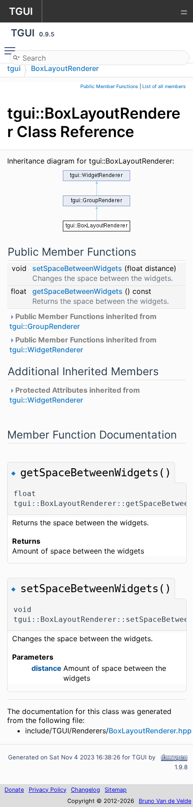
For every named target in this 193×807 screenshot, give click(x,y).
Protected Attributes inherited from (74, 395)
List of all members (164, 86)
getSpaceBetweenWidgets (77, 291)
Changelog (85, 789)
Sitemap (116, 789)
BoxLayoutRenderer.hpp (150, 730)
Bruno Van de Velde (165, 801)
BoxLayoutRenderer (65, 68)
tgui (14, 68)
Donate (14, 789)
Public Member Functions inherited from (83, 321)
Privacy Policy (47, 789)
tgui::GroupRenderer (44, 326)
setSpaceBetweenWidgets (77, 268)
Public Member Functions (109, 86)
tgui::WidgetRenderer (46, 349)
